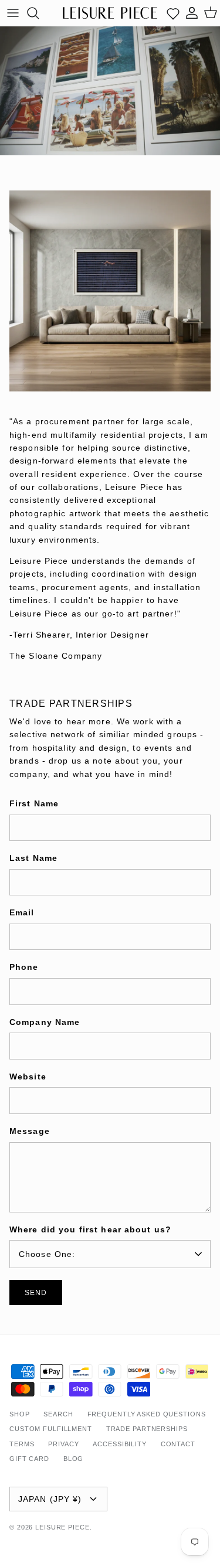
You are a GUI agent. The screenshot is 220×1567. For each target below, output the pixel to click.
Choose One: (47, 1254)
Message (29, 1131)
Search (58, 1414)
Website (27, 1076)
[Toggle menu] (13, 13)
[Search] (39, 13)
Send (36, 1293)
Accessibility (119, 1443)
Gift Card (29, 1458)
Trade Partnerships (147, 1428)
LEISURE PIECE (62, 1527)
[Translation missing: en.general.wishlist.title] (173, 13)
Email (22, 912)
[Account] (191, 13)
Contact (178, 1443)
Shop (19, 1414)
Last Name (33, 858)
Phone (24, 967)
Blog (73, 1458)
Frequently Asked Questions (146, 1414)
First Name (34, 803)
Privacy (63, 1443)
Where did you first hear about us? (90, 1229)
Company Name (44, 1022)
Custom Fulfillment (50, 1428)
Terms (21, 1443)
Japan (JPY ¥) (50, 1499)
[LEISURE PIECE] (110, 12)
